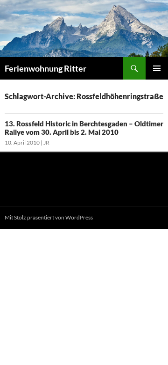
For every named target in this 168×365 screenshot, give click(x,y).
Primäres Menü (157, 68)
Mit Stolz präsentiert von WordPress (49, 217)
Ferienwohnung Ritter (45, 68)
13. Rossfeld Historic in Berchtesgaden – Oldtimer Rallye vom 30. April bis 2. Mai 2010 (84, 127)
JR (46, 142)
